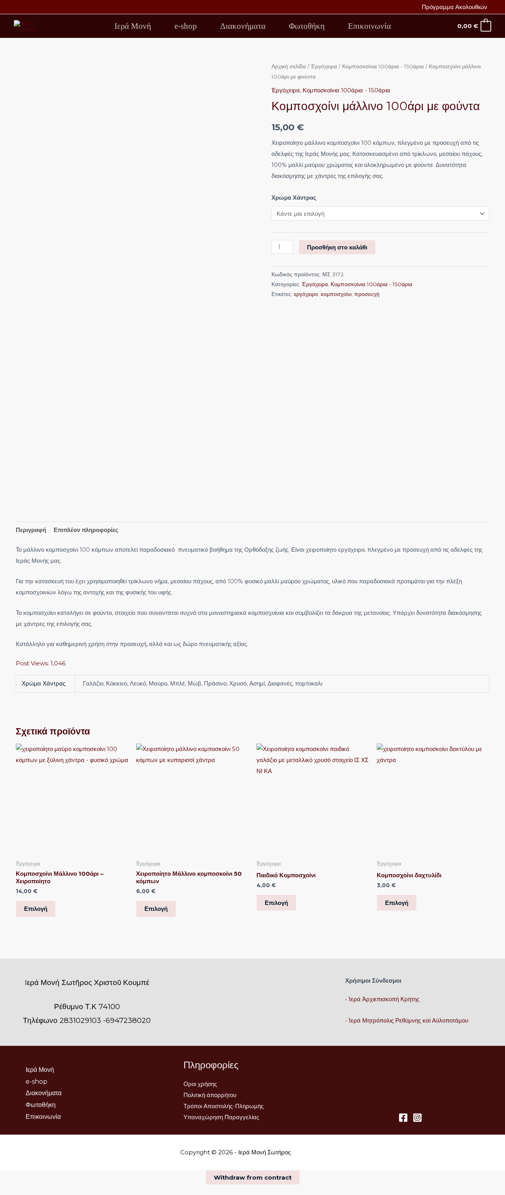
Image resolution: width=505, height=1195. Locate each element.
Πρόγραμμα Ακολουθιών (454, 7)
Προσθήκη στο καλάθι (337, 247)
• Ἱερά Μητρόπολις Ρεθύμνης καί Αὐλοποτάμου (406, 1020)
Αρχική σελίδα (288, 66)
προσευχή (367, 294)
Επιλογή (35, 908)
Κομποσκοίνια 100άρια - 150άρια (383, 66)
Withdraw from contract (253, 1177)
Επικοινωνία (369, 26)
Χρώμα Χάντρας (293, 197)
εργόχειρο (306, 294)
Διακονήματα (243, 26)
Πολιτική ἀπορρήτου (209, 1095)
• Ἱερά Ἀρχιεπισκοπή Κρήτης (382, 999)
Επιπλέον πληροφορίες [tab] (86, 530)
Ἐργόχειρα (324, 66)
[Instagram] (417, 1117)
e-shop (185, 26)
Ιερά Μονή (132, 26)
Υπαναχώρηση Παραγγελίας (221, 1117)
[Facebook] (403, 1117)
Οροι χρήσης (200, 1084)
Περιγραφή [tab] (31, 530)
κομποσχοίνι (336, 294)
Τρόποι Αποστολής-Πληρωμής (223, 1106)
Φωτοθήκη (307, 26)
